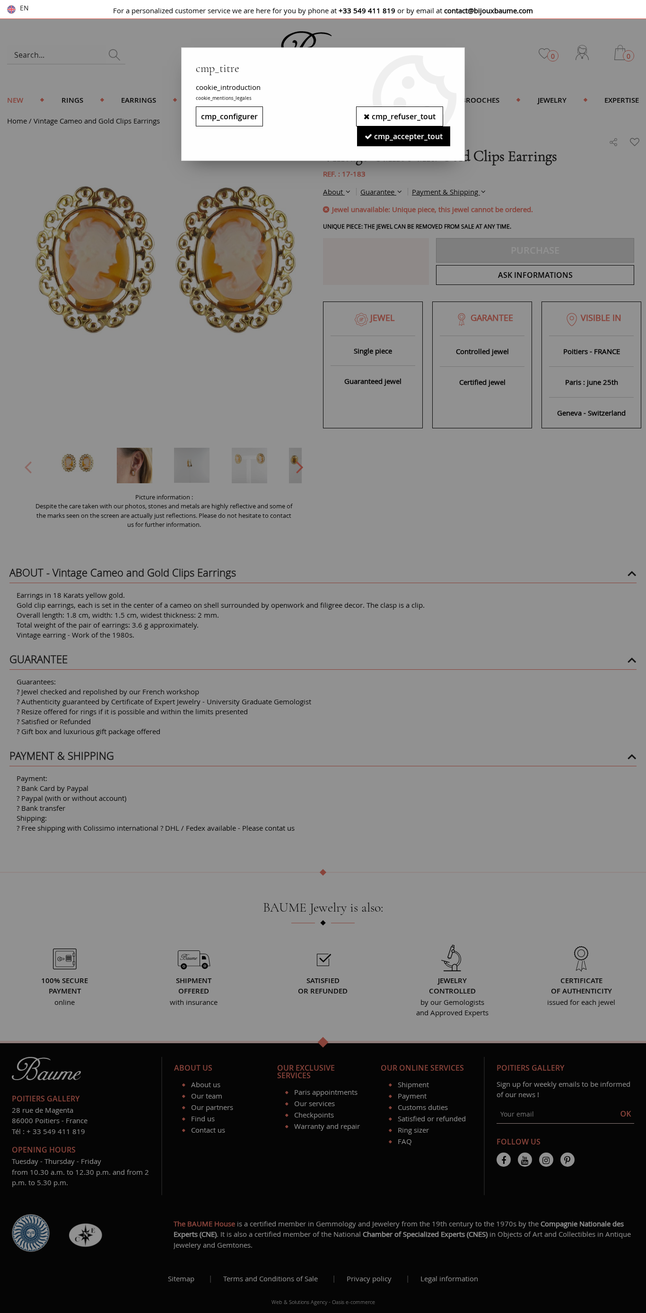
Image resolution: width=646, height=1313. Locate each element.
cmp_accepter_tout (407, 136)
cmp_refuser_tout (403, 116)
